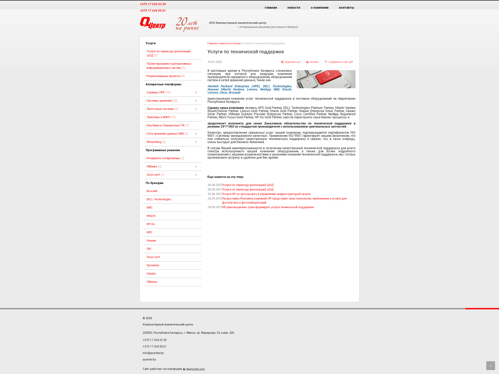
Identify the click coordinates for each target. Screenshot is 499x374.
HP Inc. (151, 224)
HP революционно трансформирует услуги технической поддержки (268, 207)
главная (271, 7)
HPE (149, 232)
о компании (319, 7)
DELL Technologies (159, 199)
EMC (150, 207)
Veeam (151, 273)
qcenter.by (149, 359)
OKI (149, 249)
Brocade (152, 191)
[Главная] (153, 24)
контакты (346, 7)
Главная (212, 43)
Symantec (153, 265)
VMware (152, 282)
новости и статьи (229, 43)
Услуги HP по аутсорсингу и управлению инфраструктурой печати (266, 194)
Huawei (151, 240)
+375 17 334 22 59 (153, 4)
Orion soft (153, 257)
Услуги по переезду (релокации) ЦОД (248, 185)
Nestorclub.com (195, 368)
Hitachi (151, 216)
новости (293, 7)
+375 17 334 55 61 (153, 10)
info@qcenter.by (153, 353)
